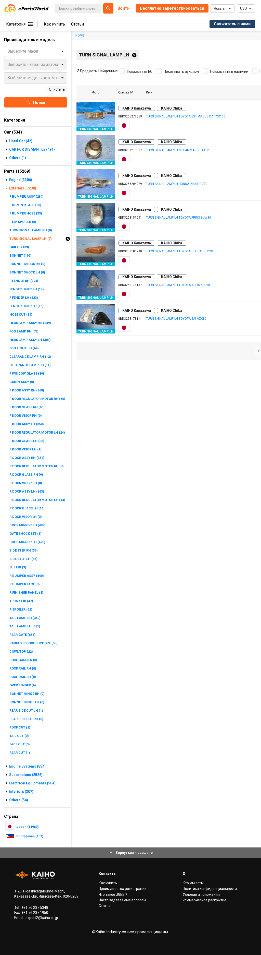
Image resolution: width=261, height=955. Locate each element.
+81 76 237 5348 (34, 907)
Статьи (77, 24)
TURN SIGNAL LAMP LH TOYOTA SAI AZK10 (176, 318)
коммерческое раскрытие (204, 900)
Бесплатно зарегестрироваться (172, 8)
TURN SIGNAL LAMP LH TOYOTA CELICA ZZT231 (180, 251)
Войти (123, 8)
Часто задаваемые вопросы (122, 900)
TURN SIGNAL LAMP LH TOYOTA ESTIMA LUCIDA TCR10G (186, 116)
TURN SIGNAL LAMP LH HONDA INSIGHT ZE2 (176, 184)
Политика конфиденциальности (210, 889)
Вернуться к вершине (134, 853)
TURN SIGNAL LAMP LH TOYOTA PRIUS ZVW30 (178, 217)
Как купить (54, 24)
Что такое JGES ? (113, 894)
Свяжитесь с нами (232, 23)
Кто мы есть (193, 883)
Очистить (57, 89)
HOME (79, 35)
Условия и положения (201, 894)
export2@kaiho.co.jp (41, 918)
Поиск (39, 102)
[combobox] (7, 51)
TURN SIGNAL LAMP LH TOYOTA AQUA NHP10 (178, 285)
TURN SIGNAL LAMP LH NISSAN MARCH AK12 (177, 150)
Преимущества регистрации (123, 889)
